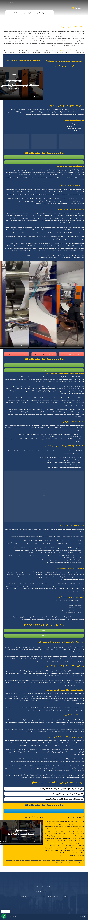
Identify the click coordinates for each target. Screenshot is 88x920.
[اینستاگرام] (10, 2)
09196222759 (40, 891)
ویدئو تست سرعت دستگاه (17, 354)
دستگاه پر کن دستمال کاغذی (74, 128)
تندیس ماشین (37, 354)
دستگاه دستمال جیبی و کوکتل (74, 126)
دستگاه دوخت (77, 130)
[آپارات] (7, 2)
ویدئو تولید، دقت (44, 354)
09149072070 (44, 157)
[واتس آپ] (41, 908)
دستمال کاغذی (66, 354)
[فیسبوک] (12, 2)
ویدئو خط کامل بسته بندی (71, 354)
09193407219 (44, 162)
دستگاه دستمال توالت (76, 124)
